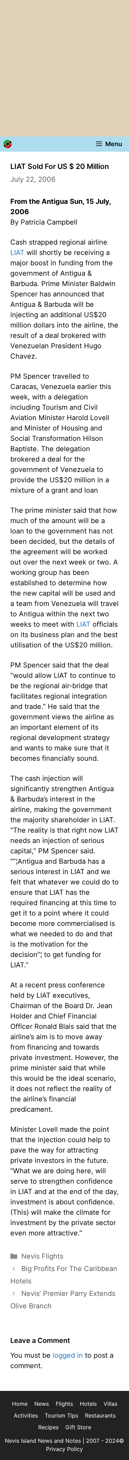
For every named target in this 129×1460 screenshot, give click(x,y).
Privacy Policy (64, 1448)
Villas (110, 1403)
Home (20, 1403)
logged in (68, 1355)
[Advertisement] (64, 68)
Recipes (48, 1427)
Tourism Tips (61, 1415)
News (41, 1403)
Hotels (88, 1403)
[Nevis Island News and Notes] (7, 144)
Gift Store (78, 1427)
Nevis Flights (42, 1256)
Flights (64, 1403)
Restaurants (100, 1415)
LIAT (17, 252)
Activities (26, 1415)
